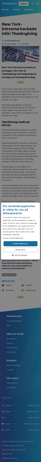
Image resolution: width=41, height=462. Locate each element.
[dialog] (20, 231)
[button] (20, 238)
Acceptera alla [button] (20, 244)
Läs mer (16, 234)
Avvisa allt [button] (20, 250)
